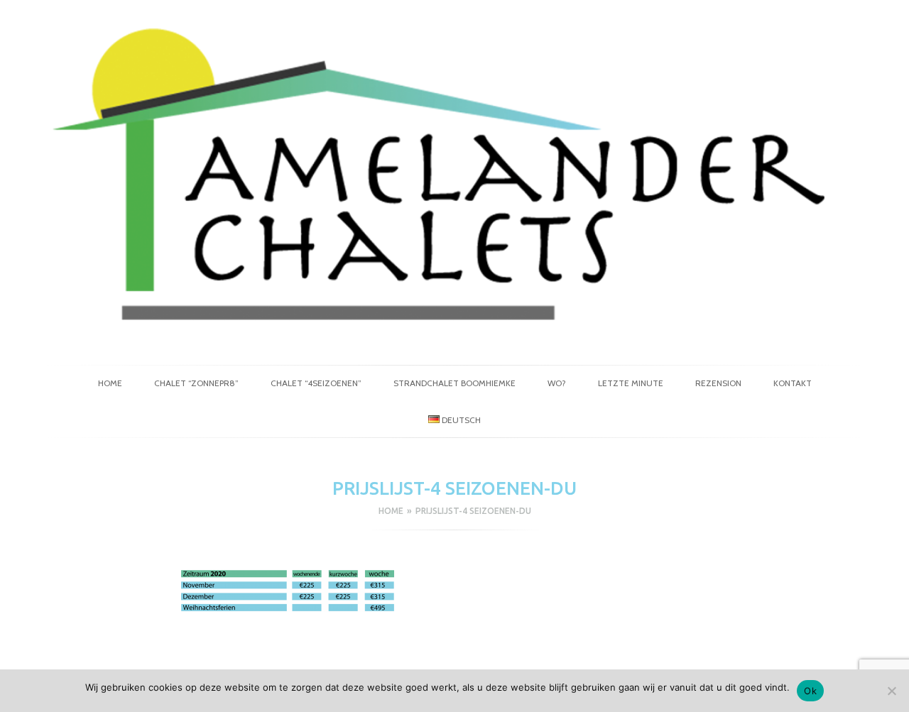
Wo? (557, 383)
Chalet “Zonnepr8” (196, 383)
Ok (810, 690)
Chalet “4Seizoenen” (316, 383)
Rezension (718, 383)
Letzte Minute (630, 383)
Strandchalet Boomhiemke (454, 383)
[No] (891, 691)
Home (110, 383)
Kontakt (792, 383)
